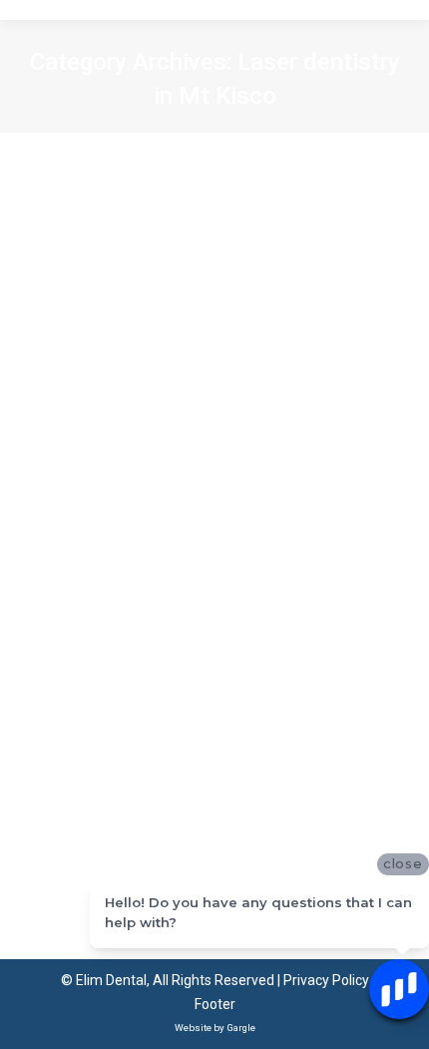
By (138, 632)
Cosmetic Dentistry (104, 563)
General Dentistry (270, 586)
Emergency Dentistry (145, 586)
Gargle (240, 1027)
